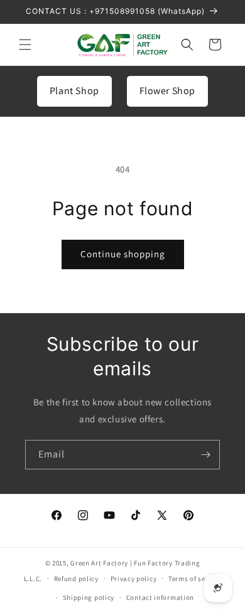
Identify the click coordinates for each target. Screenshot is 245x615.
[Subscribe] (205, 454)
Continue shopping (122, 254)
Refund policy (76, 578)
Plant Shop (74, 90)
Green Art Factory (99, 563)
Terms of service (194, 578)
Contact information (160, 597)
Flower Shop (167, 90)
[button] (25, 44)
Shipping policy (89, 597)
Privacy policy (134, 578)
